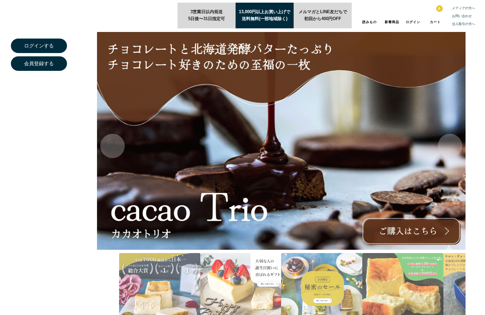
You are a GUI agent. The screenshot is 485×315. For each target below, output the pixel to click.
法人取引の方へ (463, 24)
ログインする (39, 45)
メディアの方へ (463, 8)
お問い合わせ (462, 16)
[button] (450, 146)
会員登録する (39, 63)
